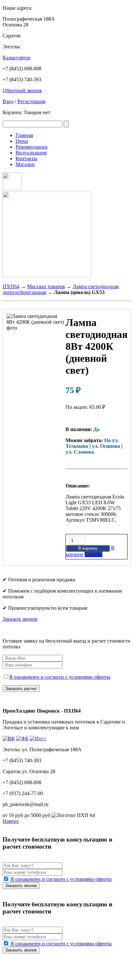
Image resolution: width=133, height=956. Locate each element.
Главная (24, 135)
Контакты (26, 158)
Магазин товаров (46, 286)
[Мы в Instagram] (12, 188)
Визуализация (30, 152)
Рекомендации (31, 147)
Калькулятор (16, 57)
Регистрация (31, 101)
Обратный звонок (22, 90)
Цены (21, 141)
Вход (8, 101)
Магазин (25, 164)
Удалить (93, 554)
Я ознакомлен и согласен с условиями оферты (59, 677)
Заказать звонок (20, 619)
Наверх (11, 821)
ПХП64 (11, 286)
